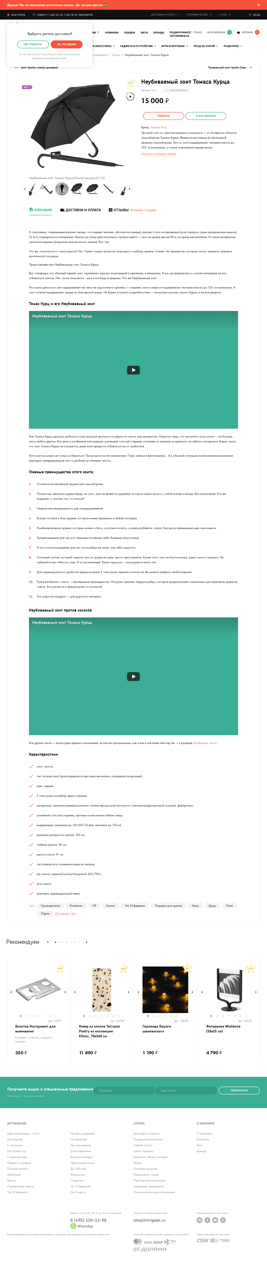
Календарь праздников (149, 1186)
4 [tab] (40, 1016)
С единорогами (17, 1157)
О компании (204, 1133)
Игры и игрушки (173, 46)
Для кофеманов (80, 1151)
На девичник (78, 1139)
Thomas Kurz (159, 127)
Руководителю (50, 906)
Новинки (111, 32)
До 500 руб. (78, 1169)
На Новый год (16, 1151)
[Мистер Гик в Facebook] (207, 1220)
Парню (45, 913)
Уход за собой (204, 46)
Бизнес (110, 906)
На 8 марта (78, 1192)
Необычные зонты (205, 743)
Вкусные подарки (81, 1157)
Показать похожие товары (158, 154)
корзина (247, 32)
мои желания (216, 32)
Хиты (144, 32)
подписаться (239, 1090)
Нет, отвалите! (33, 44)
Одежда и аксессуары (95, 46)
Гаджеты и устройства (136, 46)
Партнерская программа (150, 1180)
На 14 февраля (135, 906)
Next (129, 189)
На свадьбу (15, 1139)
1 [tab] (22, 1016)
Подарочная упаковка (148, 1139)
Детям (11, 1180)
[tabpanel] (38, 990)
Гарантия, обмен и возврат (151, 1157)
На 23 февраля (17, 1192)
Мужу (195, 906)
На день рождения (82, 1133)
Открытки (76, 1180)
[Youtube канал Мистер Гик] (215, 1220)
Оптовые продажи (146, 1169)
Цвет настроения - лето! (23, 1133)
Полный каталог (18, 1169)
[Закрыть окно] (258, 5)
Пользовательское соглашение (154, 1192)
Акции (138, 1163)
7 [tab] (57, 1016)
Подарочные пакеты (20, 1186)
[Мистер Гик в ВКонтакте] (199, 1220)
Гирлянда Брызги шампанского (156, 1028)
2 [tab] (28, 1016)
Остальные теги (65, 913)
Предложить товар (146, 1174)
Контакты (203, 1139)
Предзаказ (163, 115)
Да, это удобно (66, 44)
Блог (200, 1145)
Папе (229, 906)
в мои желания (206, 115)
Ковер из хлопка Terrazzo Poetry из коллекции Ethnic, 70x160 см (99, 1031)
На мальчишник (80, 1145)
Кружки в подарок (19, 1163)
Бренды (158, 32)
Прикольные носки (82, 1163)
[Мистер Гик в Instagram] (223, 1220)
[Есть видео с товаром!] (129, 96)
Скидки (129, 32)
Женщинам (77, 1174)
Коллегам (76, 906)
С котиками (14, 1145)
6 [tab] (51, 1016)
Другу (212, 906)
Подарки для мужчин (168, 906)
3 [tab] (34, 1016)
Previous (25, 189)
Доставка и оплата (83, 210)
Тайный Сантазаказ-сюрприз (143, 1148)
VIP (94, 906)
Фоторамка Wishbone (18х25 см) (223, 1028)
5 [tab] (46, 1016)
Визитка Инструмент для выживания (35, 1028)
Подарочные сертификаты (179, 34)
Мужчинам (14, 1174)
